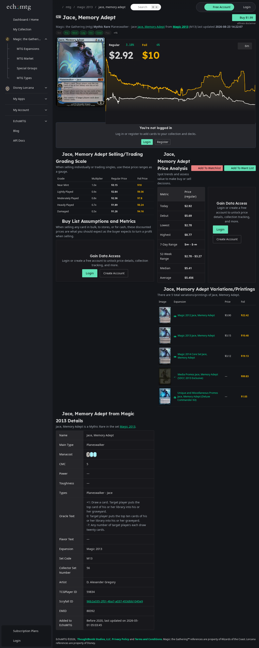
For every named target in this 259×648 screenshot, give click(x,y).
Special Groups (27, 68)
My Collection (22, 29)
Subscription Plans (25, 631)
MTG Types (24, 78)
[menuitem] (26, 19)
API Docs (19, 140)
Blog (16, 131)
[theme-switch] (199, 7)
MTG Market (25, 58)
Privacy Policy (120, 639)
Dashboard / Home (26, 19)
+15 (115, 32)
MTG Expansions (28, 49)
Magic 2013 (180, 27)
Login (17, 641)
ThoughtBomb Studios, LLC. (94, 639)
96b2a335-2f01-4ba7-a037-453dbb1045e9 (115, 601)
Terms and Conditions (148, 639)
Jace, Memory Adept (151, 27)
